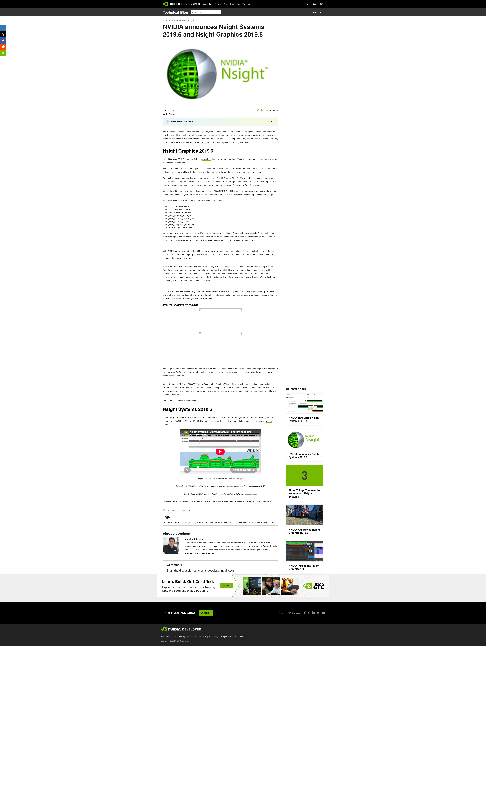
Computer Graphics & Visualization (253, 522)
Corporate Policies (228, 636)
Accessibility (213, 636)
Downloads (235, 4)
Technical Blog (175, 12)
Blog (210, 4)
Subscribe (316, 12)
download (206, 159)
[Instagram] (309, 612)
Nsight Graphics (264, 501)
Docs (226, 4)
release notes (190, 400)
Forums (218, 4)
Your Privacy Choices (183, 636)
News (272, 522)
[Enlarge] (217, 128)
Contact (242, 636)
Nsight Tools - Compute (202, 522)
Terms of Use (200, 636)
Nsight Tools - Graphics (225, 522)
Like (263, 110)
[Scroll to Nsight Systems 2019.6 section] (213, 410)
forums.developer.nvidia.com (216, 570)
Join (315, 4)
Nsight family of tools (176, 131)
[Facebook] (305, 612)
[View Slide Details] (243, 585)
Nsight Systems (245, 501)
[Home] (172, 4)
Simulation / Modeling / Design (178, 20)
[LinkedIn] (313, 612)
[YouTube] (323, 612)
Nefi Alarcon (170, 114)
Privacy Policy (166, 636)
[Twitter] (318, 612)
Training (246, 4)
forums (182, 501)
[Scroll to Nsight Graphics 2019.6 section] (214, 152)
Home (203, 4)
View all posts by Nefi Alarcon (199, 553)
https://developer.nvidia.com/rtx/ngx (257, 194)
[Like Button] (258, 110)
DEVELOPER (190, 4)
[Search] (308, 4)
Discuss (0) (273, 110)
